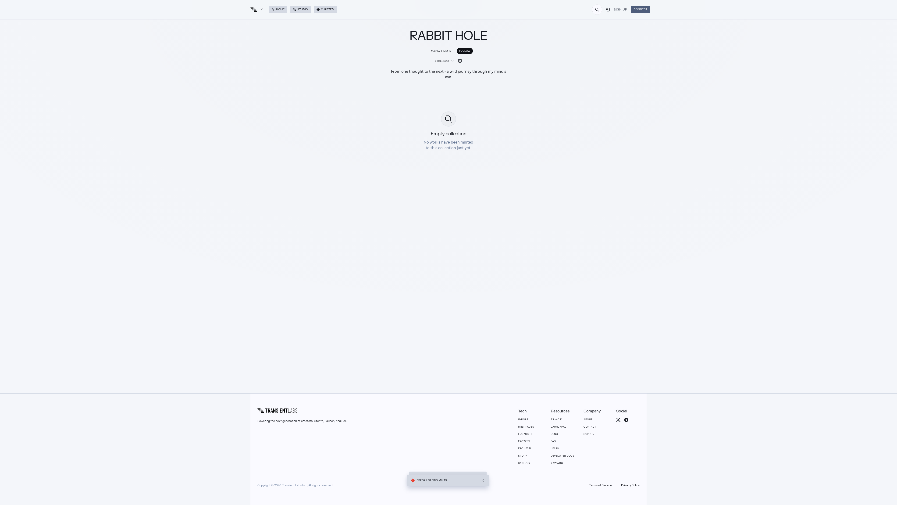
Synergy (524, 463)
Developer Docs (562, 455)
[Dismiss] (483, 480)
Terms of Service (600, 485)
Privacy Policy (630, 485)
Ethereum (442, 60)
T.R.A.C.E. (556, 419)
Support (590, 434)
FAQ (553, 441)
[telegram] (626, 420)
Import (523, 419)
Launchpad (558, 426)
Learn (555, 448)
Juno (554, 434)
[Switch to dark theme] (608, 9)
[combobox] (597, 9)
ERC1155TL (525, 448)
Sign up (620, 9)
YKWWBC (557, 463)
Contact (590, 426)
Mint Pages (526, 426)
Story (522, 455)
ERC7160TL (525, 434)
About (588, 419)
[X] (618, 420)
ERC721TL (524, 441)
